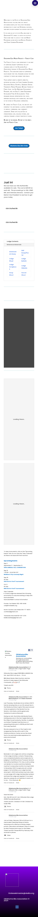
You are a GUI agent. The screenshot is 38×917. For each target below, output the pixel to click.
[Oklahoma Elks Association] (9, 654)
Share (17, 691)
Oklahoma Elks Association (18, 667)
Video (9, 835)
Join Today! (19, 128)
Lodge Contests (12, 241)
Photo (9, 688)
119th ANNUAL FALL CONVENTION (15, 567)
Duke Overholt (27, 698)
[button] (35, 3)
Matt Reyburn (13, 698)
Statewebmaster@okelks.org (21, 893)
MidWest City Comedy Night (13, 574)
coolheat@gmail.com (11, 612)
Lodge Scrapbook (12, 267)
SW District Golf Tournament (14, 581)
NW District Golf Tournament (14, 588)
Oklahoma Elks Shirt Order (19, 146)
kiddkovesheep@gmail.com (13, 618)
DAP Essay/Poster (25, 253)
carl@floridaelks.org (10, 605)
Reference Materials (14, 245)
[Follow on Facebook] (17, 906)
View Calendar (8, 591)
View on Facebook (9, 691)
